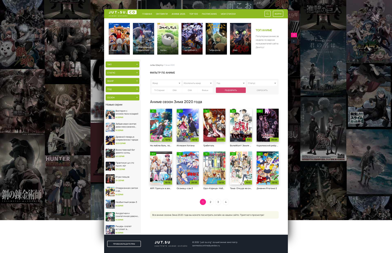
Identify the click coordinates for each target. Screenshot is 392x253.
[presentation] (294, 41)
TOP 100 (193, 13)
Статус (111, 72)
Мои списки (228, 13)
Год (109, 89)
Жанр (110, 80)
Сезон (111, 97)
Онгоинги (162, 13)
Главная (147, 13)
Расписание (209, 13)
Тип (109, 64)
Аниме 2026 (178, 13)
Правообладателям (124, 244)
